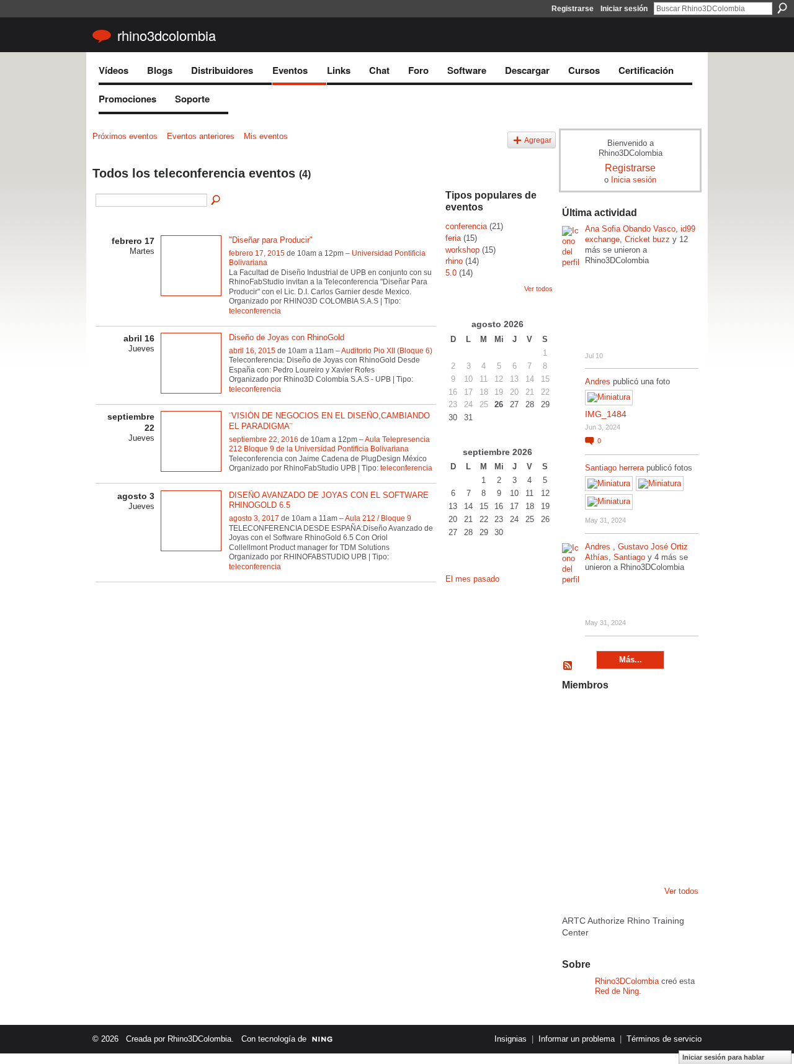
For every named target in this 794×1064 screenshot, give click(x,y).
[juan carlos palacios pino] (577, 850)
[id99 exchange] (577, 716)
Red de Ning (617, 991)
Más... (630, 659)
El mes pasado (472, 579)
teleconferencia (255, 311)
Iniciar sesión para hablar (723, 1057)
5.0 (451, 272)
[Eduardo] (608, 783)
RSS (568, 666)
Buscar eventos (216, 200)
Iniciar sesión (624, 8)
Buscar (782, 8)
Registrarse (572, 8)
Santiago (629, 557)
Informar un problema (576, 1039)
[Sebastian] (672, 850)
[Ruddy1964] (640, 750)
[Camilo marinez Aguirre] (577, 783)
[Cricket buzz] (577, 750)
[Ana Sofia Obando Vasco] (640, 716)
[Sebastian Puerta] (672, 783)
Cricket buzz (647, 239)
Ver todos (538, 288)
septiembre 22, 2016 (263, 439)
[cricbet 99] (672, 716)
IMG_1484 (606, 414)
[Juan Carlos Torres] (672, 750)
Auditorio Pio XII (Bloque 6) (386, 350)
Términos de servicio (664, 1039)
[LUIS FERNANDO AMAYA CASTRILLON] (608, 817)
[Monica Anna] (640, 783)
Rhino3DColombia (166, 35)
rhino (454, 261)
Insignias (510, 1039)
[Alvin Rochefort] (672, 817)
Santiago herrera (614, 467)
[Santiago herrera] (640, 850)
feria (453, 238)
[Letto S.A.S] (608, 750)
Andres (599, 381)
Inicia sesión (633, 179)
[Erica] (608, 850)
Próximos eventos (125, 136)
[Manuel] (608, 716)
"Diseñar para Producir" (271, 240)
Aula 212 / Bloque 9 (378, 518)
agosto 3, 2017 (254, 518)
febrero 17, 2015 (257, 253)
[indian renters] (640, 817)
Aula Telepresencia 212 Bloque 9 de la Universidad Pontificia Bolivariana (329, 444)
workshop (462, 250)
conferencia (466, 226)
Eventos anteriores (200, 136)
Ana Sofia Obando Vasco (630, 228)
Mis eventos (266, 136)
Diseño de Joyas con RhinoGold (286, 337)
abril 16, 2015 (252, 350)
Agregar (537, 140)
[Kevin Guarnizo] (577, 817)
